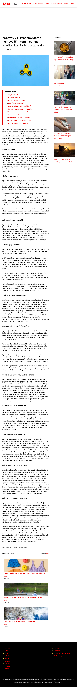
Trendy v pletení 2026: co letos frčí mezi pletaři (24, 573)
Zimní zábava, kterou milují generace (20, 621)
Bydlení (23, 4)
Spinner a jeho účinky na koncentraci (22, 112)
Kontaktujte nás (22, 547)
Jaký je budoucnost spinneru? (19, 123)
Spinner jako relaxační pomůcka (20, 109)
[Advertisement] (38, 18)
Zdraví (72, 4)
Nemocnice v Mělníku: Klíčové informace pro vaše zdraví (62, 135)
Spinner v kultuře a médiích (18, 115)
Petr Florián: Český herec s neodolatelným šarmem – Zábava (64, 109)
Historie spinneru (14, 97)
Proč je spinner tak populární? (19, 106)
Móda (47, 4)
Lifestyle (41, 4)
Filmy (29, 4)
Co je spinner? (13, 94)
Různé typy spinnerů (16, 103)
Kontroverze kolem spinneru (19, 118)
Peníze (59, 4)
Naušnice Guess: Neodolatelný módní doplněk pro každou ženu (63, 83)
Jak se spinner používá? (17, 100)
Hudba (35, 4)
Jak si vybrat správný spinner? (19, 121)
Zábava (65, 4)
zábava (47, 553)
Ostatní (53, 4)
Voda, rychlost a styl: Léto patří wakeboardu (23, 597)
